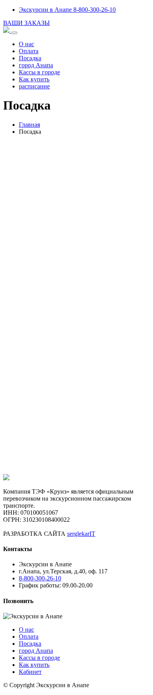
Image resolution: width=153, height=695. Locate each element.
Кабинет (30, 671)
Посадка (30, 58)
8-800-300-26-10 (40, 578)
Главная (29, 124)
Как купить (34, 79)
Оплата (28, 51)
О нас (26, 44)
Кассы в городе (39, 72)
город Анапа (36, 65)
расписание (34, 86)
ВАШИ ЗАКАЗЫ (26, 23)
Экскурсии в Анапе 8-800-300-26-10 (67, 9)
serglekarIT (81, 533)
